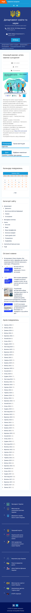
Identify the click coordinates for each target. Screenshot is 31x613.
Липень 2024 (7, 390)
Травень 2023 (8, 428)
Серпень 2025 (8, 354)
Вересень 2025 (8, 352)
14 (18, 182)
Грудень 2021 (8, 474)
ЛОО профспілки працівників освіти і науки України (18, 543)
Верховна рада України (19, 558)
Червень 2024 (8, 392)
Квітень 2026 (7, 333)
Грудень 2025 (8, 344)
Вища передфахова (10, 230)
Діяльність (8, 208)
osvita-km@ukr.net (11, 29)
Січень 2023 (7, 438)
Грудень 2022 (8, 441)
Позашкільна (9, 238)
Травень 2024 (8, 395)
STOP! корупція (16, 593)
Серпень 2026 (8, 325)
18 (8, 184)
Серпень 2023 (8, 419)
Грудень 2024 (8, 376)
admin (16, 66)
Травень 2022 (8, 460)
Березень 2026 (8, 336)
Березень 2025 (8, 368)
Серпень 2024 (8, 387)
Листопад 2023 (8, 411)
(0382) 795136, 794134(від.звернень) (16, 28)
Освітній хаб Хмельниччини (12, 244)
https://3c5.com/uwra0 (20, 131)
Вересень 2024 (8, 384)
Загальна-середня (10, 232)
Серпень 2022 (8, 452)
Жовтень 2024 (8, 382)
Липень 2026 (7, 327)
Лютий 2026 (7, 338)
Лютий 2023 (7, 436)
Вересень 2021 (8, 482)
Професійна (8, 241)
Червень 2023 (8, 425)
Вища (6, 227)
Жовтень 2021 (8, 479)
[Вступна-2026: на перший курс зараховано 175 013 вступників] (8, 270)
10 (5, 182)
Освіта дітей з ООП (10, 235)
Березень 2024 (8, 401)
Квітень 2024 (7, 398)
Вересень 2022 (8, 449)
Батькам (7, 224)
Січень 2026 (7, 341)
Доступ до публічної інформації (14, 211)
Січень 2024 (7, 406)
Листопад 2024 (8, 379)
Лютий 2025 (7, 371)
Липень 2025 (7, 357)
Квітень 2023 (7, 430)
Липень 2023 (7, 422)
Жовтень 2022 (8, 447)
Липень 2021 (7, 487)
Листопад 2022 (8, 444)
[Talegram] (17, 5)
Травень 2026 (8, 330)
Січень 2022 (7, 471)
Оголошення (16, 70)
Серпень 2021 (8, 484)
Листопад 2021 (8, 476)
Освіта (6, 222)
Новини (7, 214)
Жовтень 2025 (8, 349)
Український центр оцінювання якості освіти (17, 536)
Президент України (17, 504)
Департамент (8, 206)
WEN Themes (20, 610)
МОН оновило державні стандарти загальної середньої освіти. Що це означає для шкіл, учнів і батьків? (21, 281)
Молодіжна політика (10, 219)
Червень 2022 (8, 457)
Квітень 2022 (7, 463)
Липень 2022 (7, 455)
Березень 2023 (8, 433)
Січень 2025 (7, 373)
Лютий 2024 (7, 403)
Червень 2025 (8, 360)
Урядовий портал (17, 530)
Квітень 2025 (7, 365)
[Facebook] (14, 5)
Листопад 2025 (8, 346)
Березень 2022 (8, 465)
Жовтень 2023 (8, 414)
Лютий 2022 (7, 468)
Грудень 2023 (8, 409)
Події (5, 246)
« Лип (15, 193)
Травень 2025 (8, 363)
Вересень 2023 (8, 417)
